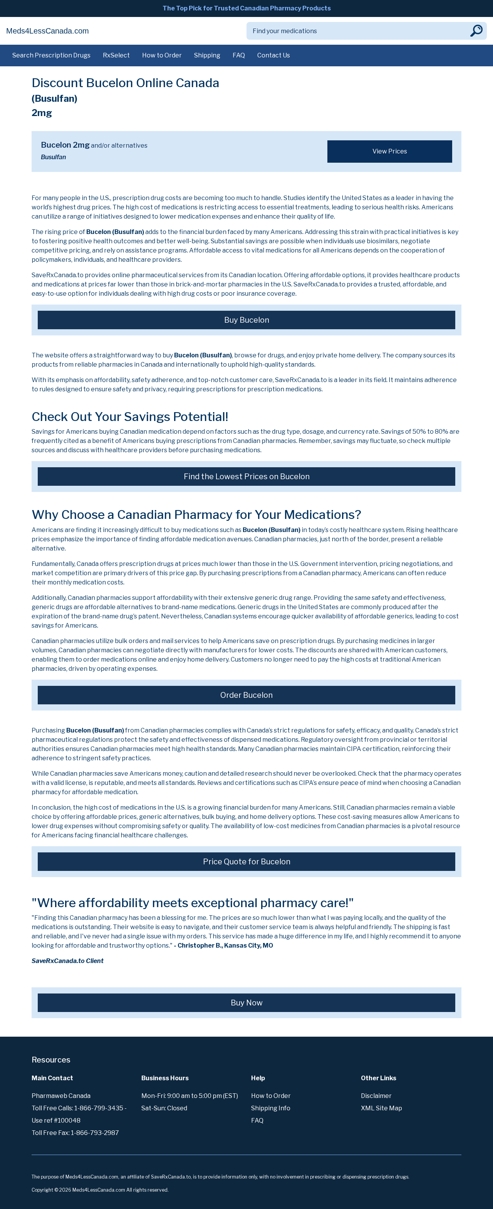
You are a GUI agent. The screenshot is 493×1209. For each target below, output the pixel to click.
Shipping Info (270, 1108)
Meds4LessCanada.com (47, 31)
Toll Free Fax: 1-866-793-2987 (75, 1133)
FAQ (239, 55)
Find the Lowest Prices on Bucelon (247, 476)
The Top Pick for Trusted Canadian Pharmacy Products (247, 8)
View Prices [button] (389, 151)
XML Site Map (381, 1108)
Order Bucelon (246, 695)
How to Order (162, 55)
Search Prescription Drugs (51, 55)
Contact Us (273, 55)
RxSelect (116, 55)
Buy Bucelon (246, 320)
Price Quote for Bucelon (246, 861)
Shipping (207, 55)
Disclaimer (376, 1096)
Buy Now (247, 1002)
